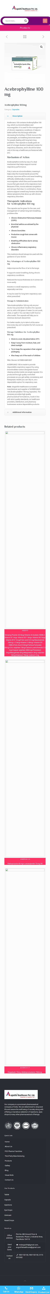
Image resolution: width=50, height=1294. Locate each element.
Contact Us (9, 1180)
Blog (6, 1170)
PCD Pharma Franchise (13, 1151)
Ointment (7, 1215)
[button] (41, 47)
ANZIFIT (25, 630)
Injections (8, 1205)
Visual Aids (9, 1175)
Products (8, 1161)
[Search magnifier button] (25, 21)
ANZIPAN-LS (25, 859)
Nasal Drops (9, 1220)
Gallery (7, 1166)
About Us (8, 1146)
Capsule (7, 1200)
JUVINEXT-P (25, 1068)
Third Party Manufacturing (14, 1156)
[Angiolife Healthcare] (25, 8)
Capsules (15, 109)
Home (7, 1142)
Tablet (6, 1195)
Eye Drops (8, 1210)
